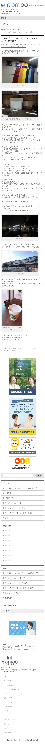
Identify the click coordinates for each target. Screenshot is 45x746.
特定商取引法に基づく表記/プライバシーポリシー (19, 649)
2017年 (7, 550)
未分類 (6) (8, 598)
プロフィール (30, 646)
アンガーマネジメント (13, 503)
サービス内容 (22, 645)
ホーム (5, 676)
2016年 (7, 555)
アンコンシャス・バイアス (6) (16, 583)
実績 (4, 715)
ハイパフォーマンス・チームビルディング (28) (22, 573)
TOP (4, 645)
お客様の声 (9, 498)
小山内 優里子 (7, 706)
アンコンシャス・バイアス (15, 508)
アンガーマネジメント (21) (15, 578)
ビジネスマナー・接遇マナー (12, 646)
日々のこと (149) (11, 593)
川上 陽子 (6, 711)
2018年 (7, 546)
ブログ (12, 645)
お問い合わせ (7, 648)
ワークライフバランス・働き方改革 (18, 513)
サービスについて (9, 685)
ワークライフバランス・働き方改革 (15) (20, 588)
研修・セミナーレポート (18, 47)
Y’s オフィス (19, 740)
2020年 (7, 536)
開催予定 (8, 493)
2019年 (7, 541)
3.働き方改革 (7, 698)
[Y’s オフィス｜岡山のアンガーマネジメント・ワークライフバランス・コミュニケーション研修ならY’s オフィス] (22, 4)
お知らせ (6, 724)
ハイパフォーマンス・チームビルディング (21, 488)
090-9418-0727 (13, 11)
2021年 (7, 531)
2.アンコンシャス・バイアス (12, 693)
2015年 (7, 560)
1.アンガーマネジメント (11, 689)
